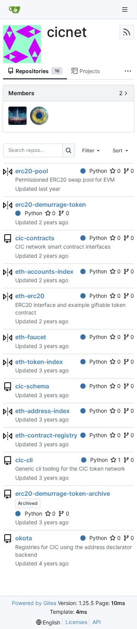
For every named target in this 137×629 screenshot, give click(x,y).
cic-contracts (34, 238)
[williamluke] (40, 116)
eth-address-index (42, 411)
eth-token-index (39, 362)
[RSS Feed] (126, 32)
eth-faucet (30, 337)
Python (98, 171)
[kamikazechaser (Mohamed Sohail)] (18, 116)
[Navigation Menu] (125, 9)
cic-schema (32, 386)
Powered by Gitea (34, 603)
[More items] (128, 71)
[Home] (14, 9)
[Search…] (68, 150)
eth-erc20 (30, 296)
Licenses (76, 622)
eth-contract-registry (46, 435)
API (96, 622)
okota (23, 538)
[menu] (48, 622)
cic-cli (24, 460)
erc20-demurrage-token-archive (62, 493)
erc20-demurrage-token (50, 204)
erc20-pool (31, 171)
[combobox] (92, 150)
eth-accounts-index (44, 271)
